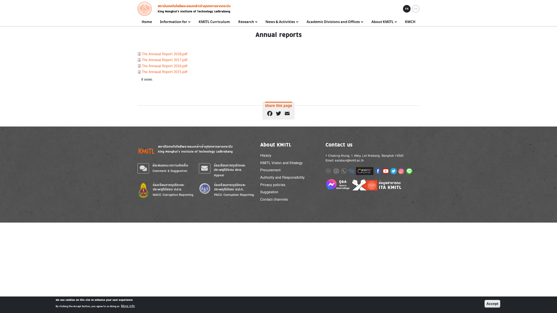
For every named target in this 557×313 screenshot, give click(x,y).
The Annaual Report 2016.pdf (164, 66)
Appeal (219, 175)
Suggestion (269, 191)
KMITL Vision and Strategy (281, 162)
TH (415, 8)
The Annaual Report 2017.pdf (164, 60)
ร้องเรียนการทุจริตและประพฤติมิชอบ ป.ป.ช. (168, 187)
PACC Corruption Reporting (234, 195)
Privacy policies (272, 184)
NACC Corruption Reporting (173, 195)
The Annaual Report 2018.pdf (164, 54)
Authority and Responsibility (282, 177)
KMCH (410, 22)
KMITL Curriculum (214, 22)
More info (128, 306)
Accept (492, 304)
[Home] (146, 9)
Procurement (270, 169)
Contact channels (274, 199)
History (265, 155)
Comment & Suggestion (170, 171)
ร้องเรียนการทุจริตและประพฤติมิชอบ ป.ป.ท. (230, 187)
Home (147, 22)
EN (406, 8)
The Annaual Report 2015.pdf (164, 72)
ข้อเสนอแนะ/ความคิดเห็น (170, 165)
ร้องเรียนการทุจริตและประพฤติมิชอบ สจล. (229, 167)
